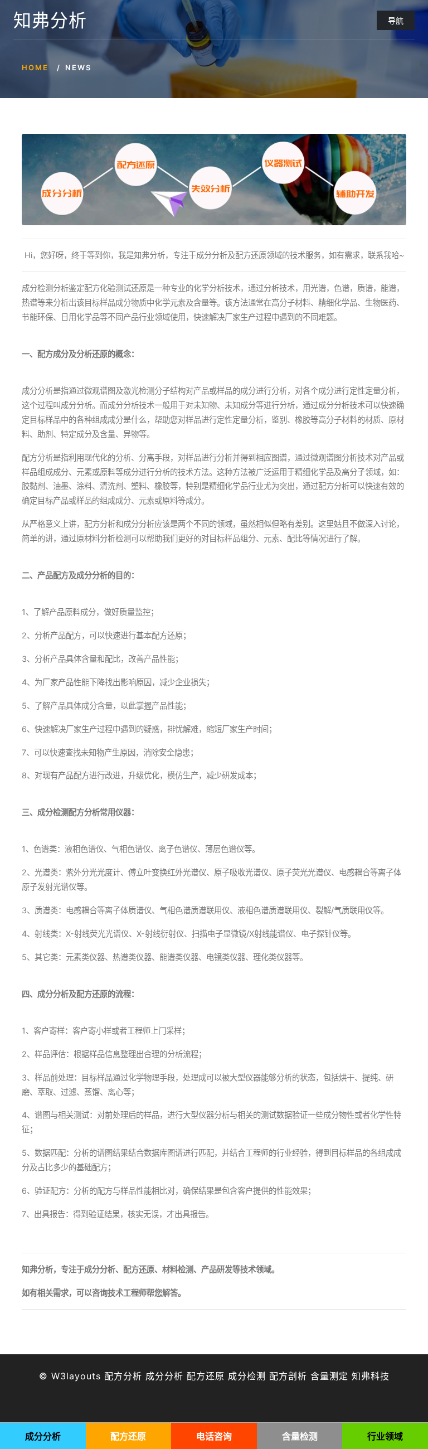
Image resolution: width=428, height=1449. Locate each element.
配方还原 (206, 1376)
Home (35, 67)
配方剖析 (288, 1376)
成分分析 (164, 1376)
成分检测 (247, 1376)
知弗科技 (371, 1376)
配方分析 (123, 1376)
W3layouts (76, 1376)
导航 (395, 20)
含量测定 (329, 1376)
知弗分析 (50, 21)
